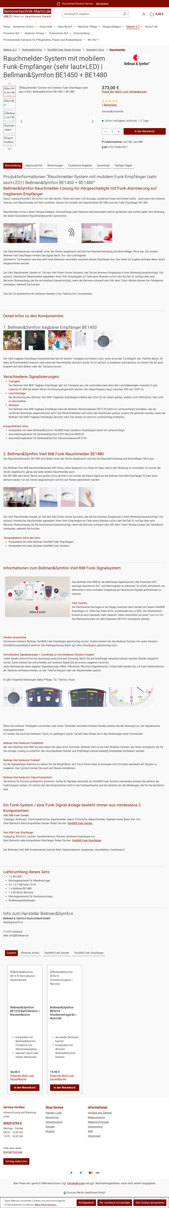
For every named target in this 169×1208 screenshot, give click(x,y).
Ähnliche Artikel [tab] (30, 952)
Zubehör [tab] (11, 952)
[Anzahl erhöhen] (118, 131)
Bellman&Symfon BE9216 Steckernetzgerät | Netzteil (63, 1013)
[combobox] (92, 14)
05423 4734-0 (12, 1123)
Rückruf (50, 1131)
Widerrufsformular (98, 1122)
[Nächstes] (92, 121)
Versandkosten (76, 1183)
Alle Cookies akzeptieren (149, 1202)
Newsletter (52, 1117)
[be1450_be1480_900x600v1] (57, 121)
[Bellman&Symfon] (145, 66)
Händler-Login (54, 1112)
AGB (90, 1131)
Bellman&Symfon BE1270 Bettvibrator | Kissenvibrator (24, 1011)
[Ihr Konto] (144, 14)
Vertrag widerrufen (16, 1161)
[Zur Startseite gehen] (27, 13)
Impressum (94, 1136)
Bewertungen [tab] (55, 165)
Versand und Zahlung (100, 1112)
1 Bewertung (109, 104)
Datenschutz (95, 1126)
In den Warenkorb (145, 131)
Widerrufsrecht (96, 1117)
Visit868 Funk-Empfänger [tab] (88, 952)
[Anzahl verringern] (105, 131)
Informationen (97, 1107)
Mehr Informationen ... (46, 1204)
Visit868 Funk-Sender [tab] (56, 952)
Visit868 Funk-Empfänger (86, 840)
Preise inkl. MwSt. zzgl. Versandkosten (124, 91)
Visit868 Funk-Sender (80, 823)
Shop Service (54, 1107)
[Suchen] (125, 14)
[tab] (12, 166)
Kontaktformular (12, 1152)
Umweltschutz (54, 1122)
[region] (49, 121)
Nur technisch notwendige (115, 1202)
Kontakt (50, 1126)
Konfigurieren (86, 1202)
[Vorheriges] (21, 121)
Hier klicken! (102, 3)
